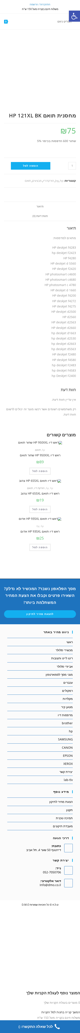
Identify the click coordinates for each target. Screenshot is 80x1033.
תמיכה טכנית (64, 818)
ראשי (69, 642)
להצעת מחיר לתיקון (40, 614)
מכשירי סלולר (64, 650)
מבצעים (37, 181)
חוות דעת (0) (40, 216)
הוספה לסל (30, 166)
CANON (67, 748)
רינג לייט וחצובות (62, 658)
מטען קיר (67, 707)
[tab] (40, 206)
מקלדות (68, 699)
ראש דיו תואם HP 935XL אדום (40, 531)
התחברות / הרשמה (40, 4)
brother (67, 723)
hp (57, 181)
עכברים (68, 683)
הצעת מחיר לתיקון (61, 802)
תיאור (40, 206)
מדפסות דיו (65, 715)
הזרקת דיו (48, 181)
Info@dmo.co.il (50, 885)
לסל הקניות (48, 1012)
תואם (28, 181)
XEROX (68, 764)
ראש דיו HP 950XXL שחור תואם (40, 455)
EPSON (68, 756)
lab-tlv (68, 780)
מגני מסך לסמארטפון (59, 674)
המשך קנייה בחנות (68, 1012)
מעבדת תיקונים (63, 826)
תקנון (69, 810)
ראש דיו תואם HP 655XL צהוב (40, 493)
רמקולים (67, 691)
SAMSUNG (65, 739)
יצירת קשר (66, 772)
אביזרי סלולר (65, 666)
